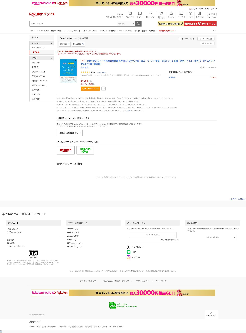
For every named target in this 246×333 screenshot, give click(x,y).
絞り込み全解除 (207, 43)
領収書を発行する (212, 237)
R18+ (215, 31)
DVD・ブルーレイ (73, 31)
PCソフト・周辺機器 (108, 31)
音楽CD (60, 31)
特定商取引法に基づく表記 (96, 327)
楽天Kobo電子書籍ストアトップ (116, 281)
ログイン (119, 14)
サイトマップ (161, 281)
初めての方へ (13, 229)
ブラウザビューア (74, 247)
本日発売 (35, 67)
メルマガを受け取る (153, 235)
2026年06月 (36, 99)
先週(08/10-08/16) (38, 76)
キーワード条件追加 (206, 39)
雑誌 (52, 31)
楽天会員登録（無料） (114, 17)
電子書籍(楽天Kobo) (166, 31)
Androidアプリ (73, 232)
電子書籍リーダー (74, 243)
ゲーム (86, 31)
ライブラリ (181, 17)
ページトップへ (211, 315)
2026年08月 (36, 90)
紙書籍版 (172, 77)
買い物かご (130, 17)
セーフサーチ (187, 39)
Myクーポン (150, 17)
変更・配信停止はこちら (169, 240)
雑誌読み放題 (140, 31)
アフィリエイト (142, 281)
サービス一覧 (212, 17)
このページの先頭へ (238, 199)
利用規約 (11, 240)
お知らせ (140, 17)
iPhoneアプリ (73, 229)
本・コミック (42, 31)
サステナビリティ (116, 327)
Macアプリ (71, 239)
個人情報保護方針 (76, 327)
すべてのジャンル (38, 48)
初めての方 (200, 17)
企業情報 (62, 327)
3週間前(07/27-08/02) (39, 85)
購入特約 (11, 243)
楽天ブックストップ (88, 281)
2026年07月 (36, 94)
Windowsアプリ (73, 236)
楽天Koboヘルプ (14, 232)
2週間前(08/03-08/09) (39, 81)
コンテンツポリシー (16, 246)
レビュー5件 (101, 72)
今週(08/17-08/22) (38, 72)
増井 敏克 (84, 67)
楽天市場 (212, 14)
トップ (31, 31)
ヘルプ (190, 17)
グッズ (94, 31)
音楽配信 (152, 31)
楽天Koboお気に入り (161, 17)
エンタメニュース (125, 31)
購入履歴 (171, 17)
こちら (128, 110)
